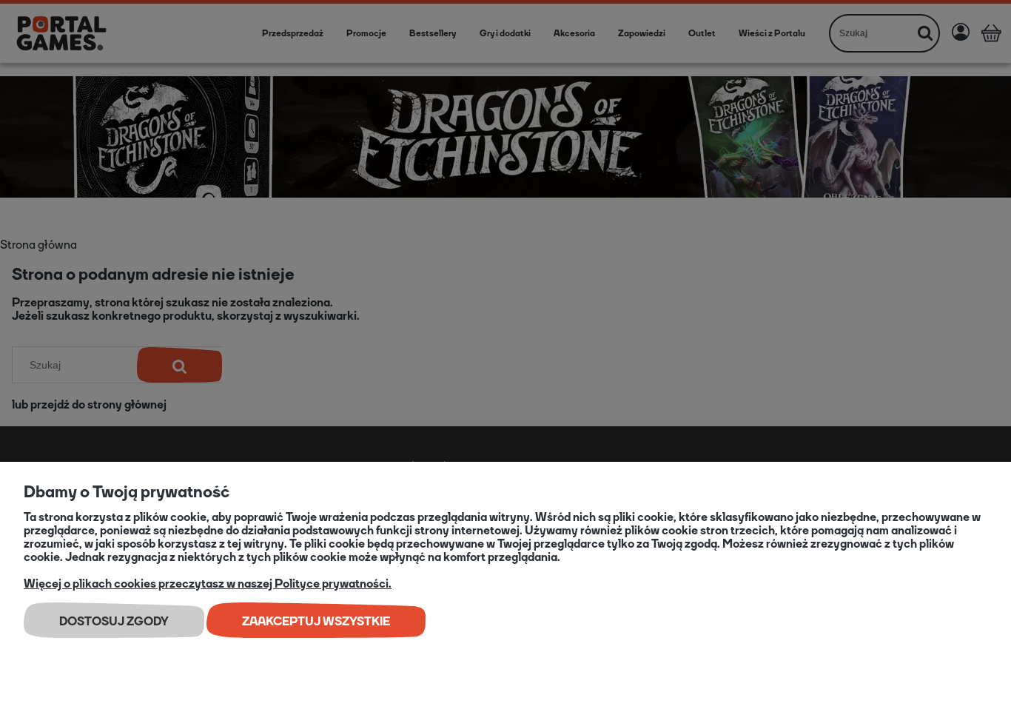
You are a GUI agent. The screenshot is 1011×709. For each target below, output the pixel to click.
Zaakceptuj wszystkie (316, 621)
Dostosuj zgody (114, 621)
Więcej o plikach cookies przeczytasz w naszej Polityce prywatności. (208, 583)
